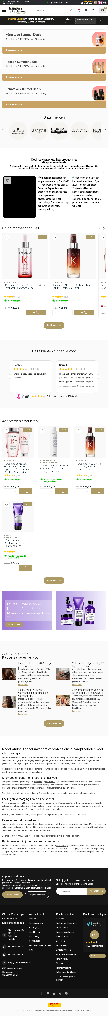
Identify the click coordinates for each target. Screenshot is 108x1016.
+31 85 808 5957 (15, 946)
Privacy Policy (62, 959)
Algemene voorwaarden (66, 954)
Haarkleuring (34, 932)
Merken (32, 919)
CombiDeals (34, 941)
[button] (19, 197)
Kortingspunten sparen (66, 923)
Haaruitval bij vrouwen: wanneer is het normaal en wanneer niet (33, 692)
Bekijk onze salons (37, 895)
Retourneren (61, 945)
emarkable (87, 1010)
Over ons (60, 919)
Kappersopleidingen (65, 932)
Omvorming (34, 936)
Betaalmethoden (63, 950)
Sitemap (59, 963)
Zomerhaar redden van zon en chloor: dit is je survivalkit (88, 691)
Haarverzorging (36, 923)
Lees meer (23, 684)
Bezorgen (60, 941)
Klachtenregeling (63, 968)
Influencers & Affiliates (66, 972)
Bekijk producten (14, 50)
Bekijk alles (52, 723)
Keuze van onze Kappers (40, 945)
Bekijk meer (52, 325)
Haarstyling (34, 927)
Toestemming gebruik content (65, 978)
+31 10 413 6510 (15, 954)
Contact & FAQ (62, 936)
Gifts (31, 950)
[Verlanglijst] (93, 10)
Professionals (62, 927)
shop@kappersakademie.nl (20, 962)
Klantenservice (12, 895)
